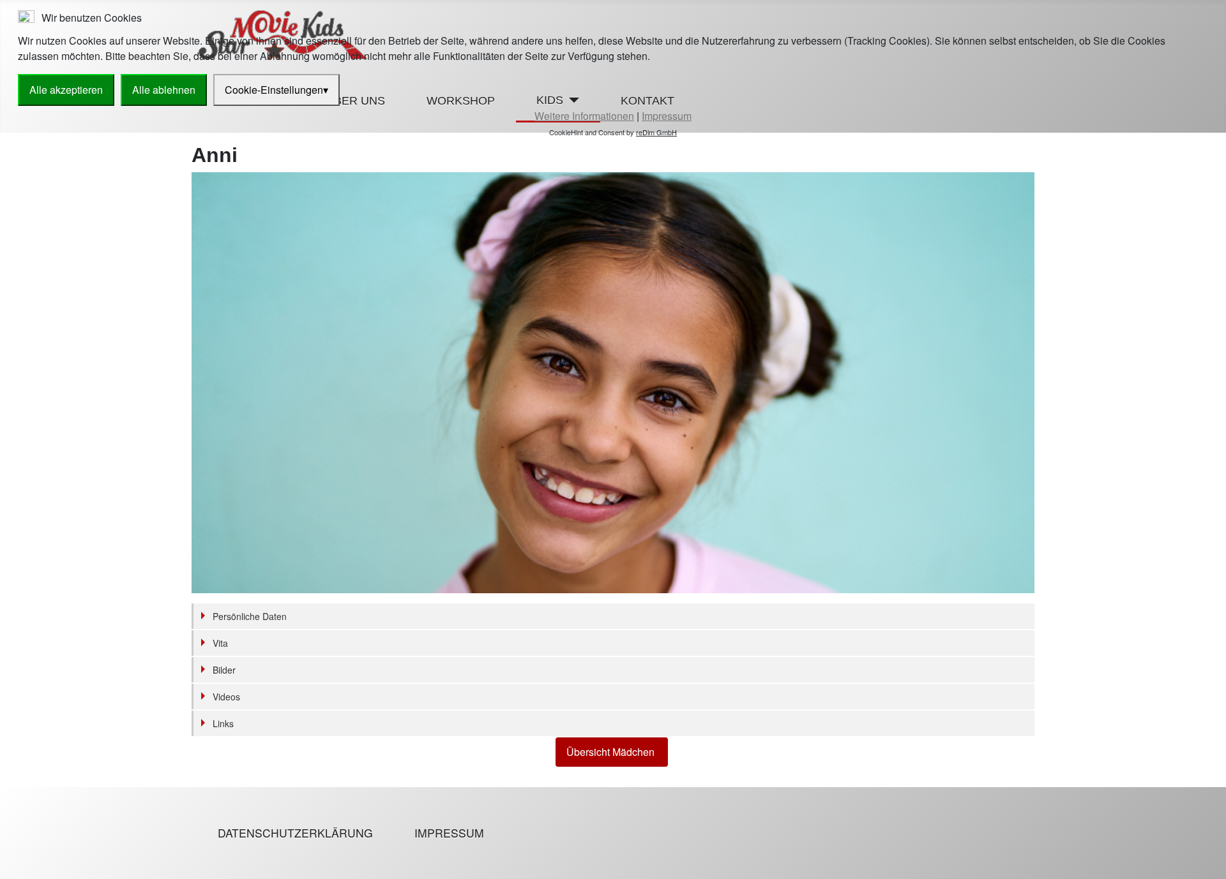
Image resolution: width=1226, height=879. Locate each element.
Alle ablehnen (163, 89)
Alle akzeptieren (66, 89)
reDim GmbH (656, 132)
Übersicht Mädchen (611, 751)
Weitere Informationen (584, 115)
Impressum (449, 833)
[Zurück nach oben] (1210, 863)
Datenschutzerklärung (295, 833)
